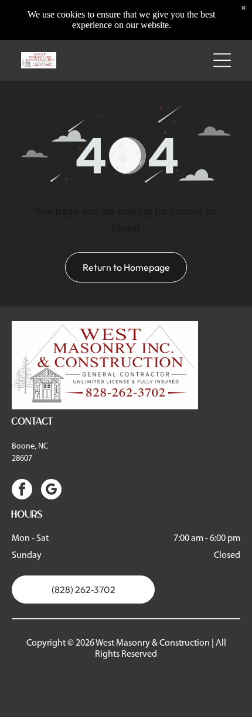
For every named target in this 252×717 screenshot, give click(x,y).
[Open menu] (222, 60)
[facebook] (22, 490)
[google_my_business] (51, 490)
